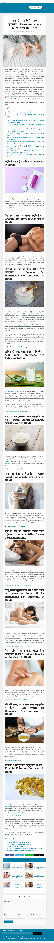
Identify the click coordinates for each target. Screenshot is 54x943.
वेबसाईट (33, 914)
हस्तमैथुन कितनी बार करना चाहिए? (15, 846)
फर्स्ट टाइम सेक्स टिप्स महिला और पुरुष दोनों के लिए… (19, 646)
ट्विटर (20, 834)
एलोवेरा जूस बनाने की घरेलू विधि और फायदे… (17, 411)
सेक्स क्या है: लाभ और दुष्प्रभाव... (39, 876)
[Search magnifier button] (39, 7)
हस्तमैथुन (18, 325)
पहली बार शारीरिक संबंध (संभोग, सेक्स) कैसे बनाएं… (19, 699)
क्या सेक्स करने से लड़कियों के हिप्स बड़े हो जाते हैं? (19, 844)
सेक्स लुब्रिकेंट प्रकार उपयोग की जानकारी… (18, 211)
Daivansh (16, 31)
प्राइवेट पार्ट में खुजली (15, 341)
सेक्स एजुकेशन (24, 17)
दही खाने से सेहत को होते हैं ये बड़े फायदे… (17, 469)
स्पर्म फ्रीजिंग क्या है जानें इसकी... (16, 867)
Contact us (16, 936)
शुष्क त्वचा (17, 633)
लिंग (19, 200)
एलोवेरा (31, 395)
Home (4, 936)
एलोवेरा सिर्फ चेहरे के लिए (10, 391)
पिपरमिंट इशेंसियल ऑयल (19, 317)
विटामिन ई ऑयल (8, 806)
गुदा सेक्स (27, 578)
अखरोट (10, 515)
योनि (16, 200)
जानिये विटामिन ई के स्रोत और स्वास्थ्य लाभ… (18, 816)
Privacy (11, 936)
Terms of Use (21, 936)
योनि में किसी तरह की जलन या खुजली (13, 336)
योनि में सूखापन (15, 96)
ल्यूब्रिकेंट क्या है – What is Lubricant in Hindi (19, 112)
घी (42, 341)
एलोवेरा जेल (11, 397)
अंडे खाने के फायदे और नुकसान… (15, 760)
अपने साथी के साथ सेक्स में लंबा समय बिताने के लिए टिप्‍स (20, 850)
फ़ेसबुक (16, 834)
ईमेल (19, 914)
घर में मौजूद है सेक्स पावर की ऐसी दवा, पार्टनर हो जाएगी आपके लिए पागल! (24, 848)
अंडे (31, 747)
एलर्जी (22, 696)
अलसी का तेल (23, 397)
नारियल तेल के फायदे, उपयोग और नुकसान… (17, 347)
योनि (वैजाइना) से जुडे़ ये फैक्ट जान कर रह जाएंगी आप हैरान (21, 842)
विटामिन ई (14, 810)
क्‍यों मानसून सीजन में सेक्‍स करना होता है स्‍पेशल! (18, 526)
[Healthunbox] (27, 1)
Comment (7, 901)
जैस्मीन (32, 317)
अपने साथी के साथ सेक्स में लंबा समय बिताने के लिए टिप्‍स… (20, 585)
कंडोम (24, 326)
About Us (7, 936)
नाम (5, 914)
